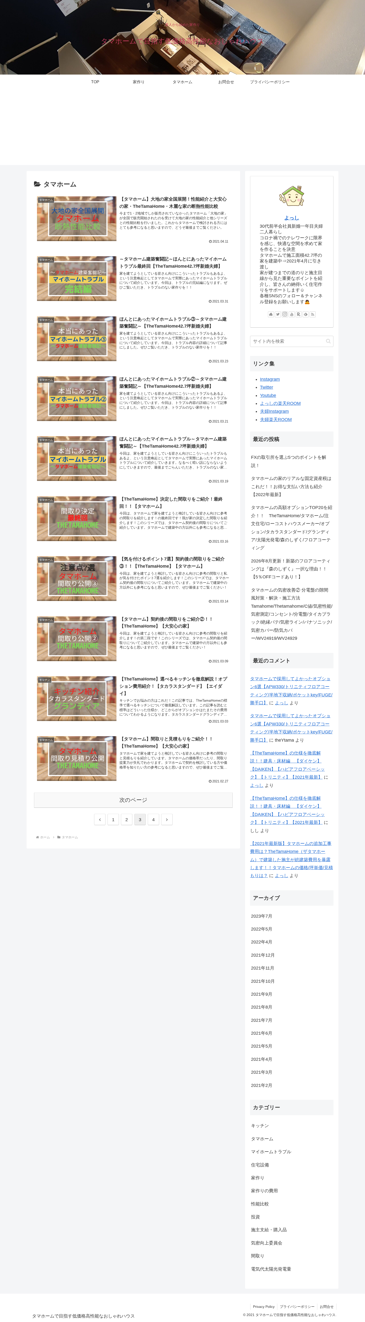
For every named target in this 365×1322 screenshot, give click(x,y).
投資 (255, 1217)
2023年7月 (261, 916)
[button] (328, 341)
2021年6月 (261, 1033)
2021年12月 (263, 955)
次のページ (133, 800)
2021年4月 (261, 1059)
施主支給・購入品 (269, 1230)
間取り (257, 1256)
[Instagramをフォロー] (285, 314)
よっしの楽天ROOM (280, 403)
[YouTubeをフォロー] (292, 314)
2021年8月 (261, 1007)
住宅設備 (260, 1164)
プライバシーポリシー (297, 1307)
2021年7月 (261, 1020)
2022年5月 (261, 929)
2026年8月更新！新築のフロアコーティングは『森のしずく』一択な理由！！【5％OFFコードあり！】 (290, 569)
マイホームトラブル (271, 1152)
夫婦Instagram (274, 411)
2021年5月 (261, 1046)
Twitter (266, 387)
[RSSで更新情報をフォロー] (313, 314)
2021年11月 (262, 968)
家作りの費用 (264, 1191)
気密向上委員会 (266, 1242)
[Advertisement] (182, 130)
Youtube (268, 395)
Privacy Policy (264, 1307)
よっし (291, 217)
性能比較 (260, 1203)
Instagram (270, 379)
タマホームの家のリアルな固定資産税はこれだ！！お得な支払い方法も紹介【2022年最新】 (291, 486)
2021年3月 (261, 1072)
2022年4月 (261, 942)
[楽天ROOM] (299, 314)
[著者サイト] (271, 314)
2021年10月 (263, 981)
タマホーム (262, 1138)
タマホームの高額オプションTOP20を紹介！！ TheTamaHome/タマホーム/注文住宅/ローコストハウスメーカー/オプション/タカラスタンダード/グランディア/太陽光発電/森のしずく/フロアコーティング (291, 527)
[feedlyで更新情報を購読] (306, 314)
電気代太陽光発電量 (271, 1269)
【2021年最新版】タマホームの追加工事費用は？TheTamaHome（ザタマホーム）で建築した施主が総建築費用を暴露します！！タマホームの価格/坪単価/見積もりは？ (291, 859)
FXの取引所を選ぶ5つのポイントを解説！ (288, 461)
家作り (257, 1178)
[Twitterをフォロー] (278, 314)
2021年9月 (261, 994)
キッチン (260, 1125)
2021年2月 (261, 1085)
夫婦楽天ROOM (276, 419)
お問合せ (327, 1307)
